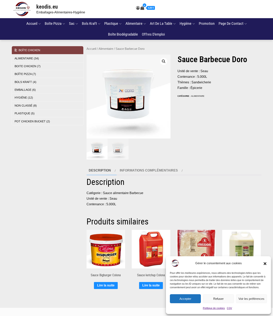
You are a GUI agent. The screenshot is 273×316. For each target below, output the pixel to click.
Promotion (207, 23)
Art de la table (161, 23)
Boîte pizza (53, 23)
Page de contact (231, 23)
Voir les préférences (251, 298)
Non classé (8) (26, 105)
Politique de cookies (214, 308)
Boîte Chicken (28, 50)
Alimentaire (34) (27, 58)
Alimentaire (134, 23)
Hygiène (185, 23)
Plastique (111, 23)
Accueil (31, 23)
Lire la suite (106, 285)
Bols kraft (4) (25, 82)
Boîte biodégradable (123, 34)
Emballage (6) (25, 89)
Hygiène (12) (24, 97)
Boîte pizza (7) (25, 74)
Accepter (185, 298)
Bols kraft (89, 23)
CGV (229, 308)
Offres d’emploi (153, 34)
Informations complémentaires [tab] (149, 170)
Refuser (218, 298)
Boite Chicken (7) (28, 66)
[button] (265, 263)
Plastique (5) (25, 113)
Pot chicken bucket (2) (32, 121)
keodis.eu (47, 7)
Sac (72, 23)
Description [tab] (100, 170)
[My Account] (138, 8)
